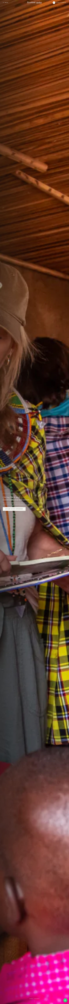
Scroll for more (34, 998)
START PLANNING (61, 2)
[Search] (54, 2)
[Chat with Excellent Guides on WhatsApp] (65, 1000)
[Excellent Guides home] (34, 2)
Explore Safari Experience (14, 508)
